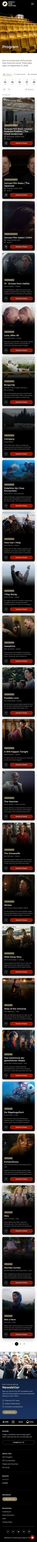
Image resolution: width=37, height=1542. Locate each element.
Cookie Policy (7, 1522)
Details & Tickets (21, 143)
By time (30, 89)
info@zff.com (17, 1442)
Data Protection (8, 1515)
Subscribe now (10, 1412)
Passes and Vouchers (10, 1464)
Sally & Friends (27, 1538)
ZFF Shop (5, 1467)
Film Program (7, 1457)
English (5, 1483)
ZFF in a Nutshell (8, 1460)
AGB (4, 1519)
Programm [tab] (9, 74)
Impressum (6, 1512)
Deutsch (5, 1479)
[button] (32, 4)
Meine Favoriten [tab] (21, 74)
